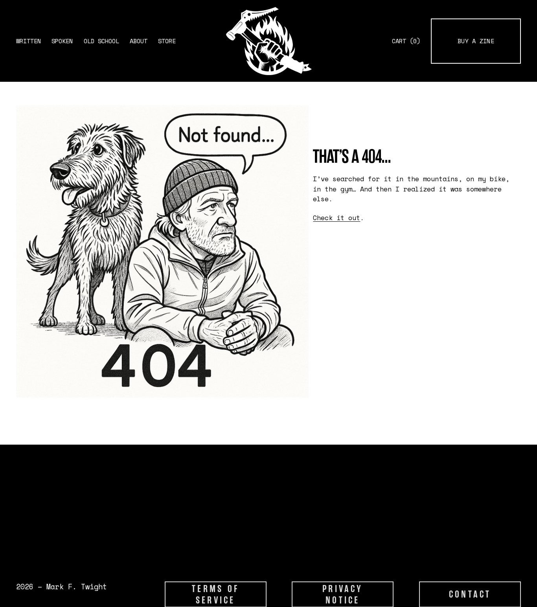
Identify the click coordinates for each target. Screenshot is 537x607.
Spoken (62, 41)
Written (28, 41)
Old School (101, 41)
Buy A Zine (476, 41)
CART (406, 41)
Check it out (336, 218)
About (138, 41)
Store (167, 41)
